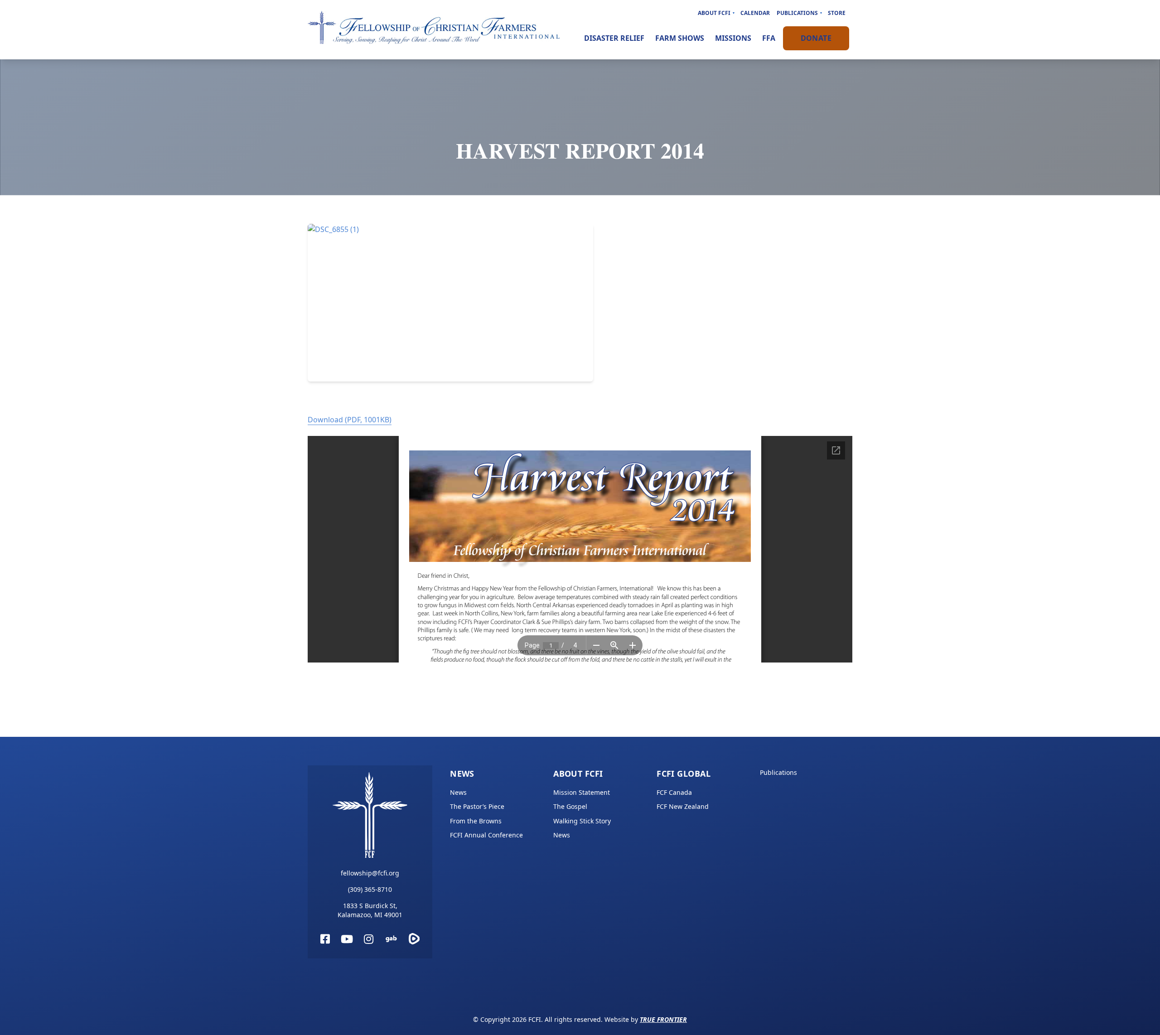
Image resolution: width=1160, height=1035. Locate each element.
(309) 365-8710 (370, 889)
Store (837, 13)
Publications (797, 13)
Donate (816, 38)
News (462, 773)
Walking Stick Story (582, 821)
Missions (733, 38)
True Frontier (663, 1019)
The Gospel (570, 806)
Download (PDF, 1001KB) (350, 420)
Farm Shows (679, 38)
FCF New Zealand (683, 806)
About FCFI (714, 13)
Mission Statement (581, 792)
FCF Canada (674, 792)
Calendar (755, 13)
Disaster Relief (614, 38)
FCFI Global (683, 773)
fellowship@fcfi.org (370, 873)
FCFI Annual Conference (486, 835)
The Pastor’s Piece (477, 806)
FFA (768, 38)
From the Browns (476, 821)
